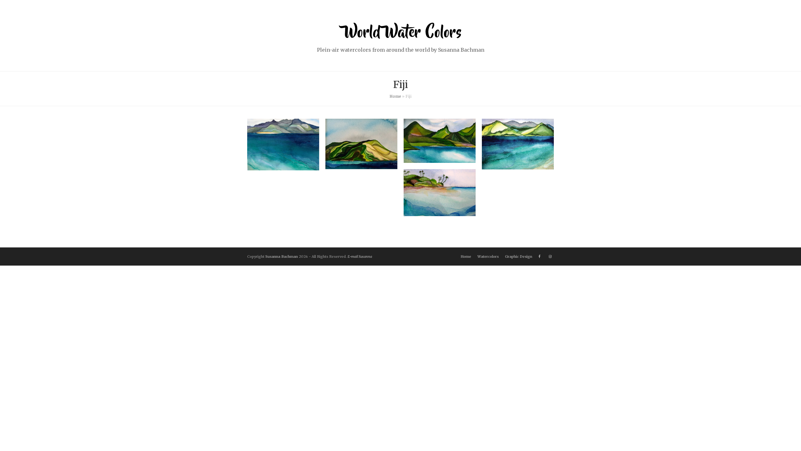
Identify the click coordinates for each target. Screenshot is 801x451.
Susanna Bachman (281, 256)
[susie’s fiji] (440, 212)
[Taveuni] (518, 165)
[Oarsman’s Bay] (440, 159)
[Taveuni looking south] (283, 166)
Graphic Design (518, 256)
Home (395, 96)
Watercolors (488, 256)
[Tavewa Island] (361, 165)
